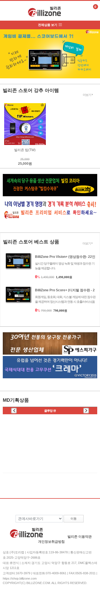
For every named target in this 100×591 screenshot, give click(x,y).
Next (94, 49)
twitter (62, 531)
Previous (5, 49)
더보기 (87, 94)
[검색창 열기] (80, 11)
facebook (51, 531)
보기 (6, 10)
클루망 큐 (50, 410)
